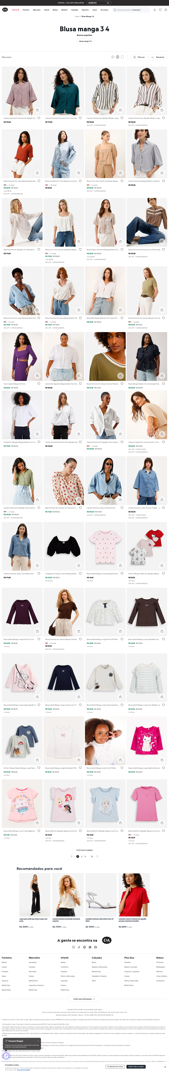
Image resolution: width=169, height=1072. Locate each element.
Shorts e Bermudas (68, 976)
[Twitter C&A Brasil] (90, 947)
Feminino (26, 10)
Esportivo (85, 10)
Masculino (36, 10)
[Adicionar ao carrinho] (37, 110)
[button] (131, 10)
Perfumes (159, 962)
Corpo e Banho (161, 976)
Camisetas (33, 962)
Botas (94, 962)
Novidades (104, 10)
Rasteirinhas (96, 971)
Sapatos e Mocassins (99, 967)
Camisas (32, 967)
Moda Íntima (6, 990)
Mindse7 (64, 10)
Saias (4, 976)
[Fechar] (165, 1066)
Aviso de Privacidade (23, 1070)
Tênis (94, 981)
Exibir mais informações (83, 999)
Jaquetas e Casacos (36, 985)
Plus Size (129, 957)
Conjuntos (64, 967)
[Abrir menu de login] (154, 9)
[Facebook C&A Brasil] (95, 947)
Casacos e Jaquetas (131, 971)
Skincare (159, 971)
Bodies (63, 962)
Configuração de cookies (115, 1067)
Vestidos (5, 971)
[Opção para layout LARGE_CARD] (122, 57)
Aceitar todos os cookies (136, 1067)
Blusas (4, 962)
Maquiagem (160, 967)
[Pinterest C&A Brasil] (84, 947)
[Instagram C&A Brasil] (73, 947)
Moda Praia (6, 985)
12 (92, 856)
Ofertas (15, 10)
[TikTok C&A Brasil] (79, 947)
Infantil (46, 10)
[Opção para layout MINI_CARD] (112, 57)
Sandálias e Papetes (99, 976)
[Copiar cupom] (108, 2)
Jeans (94, 10)
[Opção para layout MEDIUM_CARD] (117, 57)
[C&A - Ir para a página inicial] (5, 9)
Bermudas (32, 971)
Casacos (5, 981)
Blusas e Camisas (130, 967)
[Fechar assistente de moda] (38, 1041)
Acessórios (160, 981)
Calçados (74, 10)
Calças (4, 967)
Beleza (55, 10)
